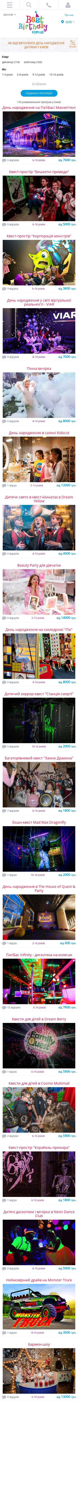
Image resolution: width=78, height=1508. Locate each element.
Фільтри (72, 43)
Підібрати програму (39, 93)
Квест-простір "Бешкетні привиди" (39, 171)
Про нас (69, 15)
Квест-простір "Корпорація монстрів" (39, 236)
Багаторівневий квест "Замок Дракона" (39, 758)
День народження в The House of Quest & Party (39, 888)
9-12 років (38, 74)
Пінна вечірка (39, 368)
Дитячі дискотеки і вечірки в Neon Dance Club (39, 1213)
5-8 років (22, 74)
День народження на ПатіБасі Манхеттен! (39, 107)
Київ (69, 21)
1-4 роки (7, 74)
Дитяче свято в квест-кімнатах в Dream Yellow (39, 499)
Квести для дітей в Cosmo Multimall (39, 1083)
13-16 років (56, 74)
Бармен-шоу (39, 1344)
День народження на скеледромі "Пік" (39, 629)
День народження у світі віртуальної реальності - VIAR (39, 302)
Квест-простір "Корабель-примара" (39, 1147)
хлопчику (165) (33, 62)
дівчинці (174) (11, 62)
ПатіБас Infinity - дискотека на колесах (39, 954)
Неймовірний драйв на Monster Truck (39, 1280)
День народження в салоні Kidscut (39, 432)
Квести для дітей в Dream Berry (39, 1019)
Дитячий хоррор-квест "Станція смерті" (39, 693)
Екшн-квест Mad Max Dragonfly (39, 822)
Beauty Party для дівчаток (39, 565)
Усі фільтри (39, 83)
